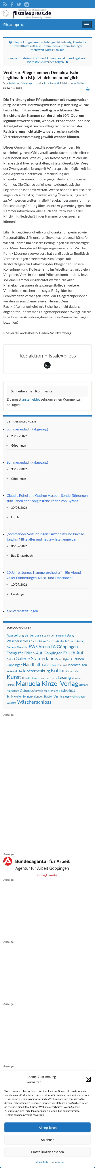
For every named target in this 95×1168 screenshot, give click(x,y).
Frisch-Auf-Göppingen (43, 652)
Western (12, 702)
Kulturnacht (72, 671)
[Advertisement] (36, 783)
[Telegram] (26, 3)
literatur (76, 678)
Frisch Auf (73, 653)
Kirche (18, 671)
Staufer (48, 696)
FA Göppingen (64, 646)
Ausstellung (15, 635)
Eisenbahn (22, 647)
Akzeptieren (48, 1128)
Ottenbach (28, 690)
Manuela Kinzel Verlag (47, 683)
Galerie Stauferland (35, 658)
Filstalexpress (13, 24)
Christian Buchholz (57, 641)
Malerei (11, 684)
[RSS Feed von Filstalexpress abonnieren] (5, 3)
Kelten (10, 671)
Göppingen (14, 665)
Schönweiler (14, 696)
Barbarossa (33, 635)
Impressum (57, 1162)
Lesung (64, 677)
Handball (31, 664)
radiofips (67, 690)
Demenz (11, 647)
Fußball (11, 659)
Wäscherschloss (34, 702)
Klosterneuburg (36, 670)
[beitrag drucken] (87, 89)
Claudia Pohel (76, 641)
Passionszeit (43, 690)
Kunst (14, 676)
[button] (88, 1079)
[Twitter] (18, 3)
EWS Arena (39, 646)
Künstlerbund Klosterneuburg (39, 678)
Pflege (54, 690)
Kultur (58, 670)
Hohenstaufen (76, 665)
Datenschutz (41, 1162)
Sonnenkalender (33, 696)
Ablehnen (47, 1140)
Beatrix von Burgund (54, 635)
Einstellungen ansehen (47, 1152)
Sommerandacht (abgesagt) (27, 429)
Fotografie (15, 653)
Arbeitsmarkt (51, 83)
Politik (80, 83)
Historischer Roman (53, 665)
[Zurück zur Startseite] (47, 13)
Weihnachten (77, 696)
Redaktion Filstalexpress (22, 83)
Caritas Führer (38, 641)
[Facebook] (11, 3)
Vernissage (61, 696)
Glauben (77, 659)
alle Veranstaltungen (22, 611)
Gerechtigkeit (62, 659)
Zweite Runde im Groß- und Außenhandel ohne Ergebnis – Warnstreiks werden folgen (47, 60)
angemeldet (31, 399)
